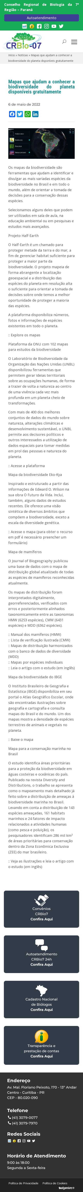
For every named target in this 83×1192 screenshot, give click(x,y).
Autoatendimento (41, 17)
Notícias (23, 55)
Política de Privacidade (23, 1183)
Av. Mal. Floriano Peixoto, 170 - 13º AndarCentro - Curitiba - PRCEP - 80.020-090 (42, 1092)
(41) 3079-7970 (24, 1123)
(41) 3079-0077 (25, 1118)
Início (11, 55)
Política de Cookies (54, 1183)
